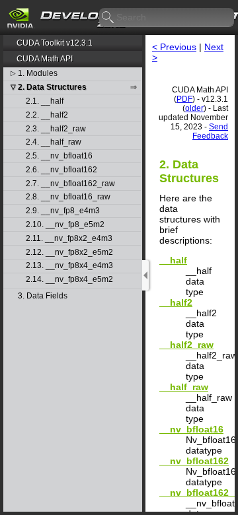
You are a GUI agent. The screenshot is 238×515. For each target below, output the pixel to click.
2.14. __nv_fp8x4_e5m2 (69, 279)
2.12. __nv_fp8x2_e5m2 (69, 252)
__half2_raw (186, 344)
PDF (184, 99)
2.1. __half (44, 101)
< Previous (174, 47)
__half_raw (183, 387)
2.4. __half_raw (53, 142)
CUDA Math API (45, 58)
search (108, 17)
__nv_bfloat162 (194, 461)
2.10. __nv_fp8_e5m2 (65, 225)
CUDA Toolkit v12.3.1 (55, 43)
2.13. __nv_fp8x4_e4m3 (69, 265)
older (194, 108)
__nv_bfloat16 (191, 429)
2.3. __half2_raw (56, 129)
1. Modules (38, 73)
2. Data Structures (52, 87)
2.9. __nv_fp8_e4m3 (63, 211)
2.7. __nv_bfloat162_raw (70, 184)
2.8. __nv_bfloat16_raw (68, 197)
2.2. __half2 (47, 115)
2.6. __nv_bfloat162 (61, 170)
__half (173, 260)
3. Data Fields (42, 296)
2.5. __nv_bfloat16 (59, 156)
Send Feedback (210, 131)
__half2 (175, 302)
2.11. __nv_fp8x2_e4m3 (69, 238)
